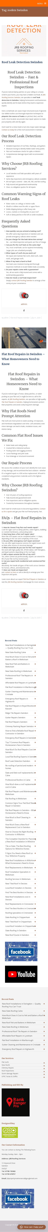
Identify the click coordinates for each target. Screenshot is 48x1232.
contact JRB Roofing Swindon (21, 280)
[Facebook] (24, 311)
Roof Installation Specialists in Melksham (17, 873)
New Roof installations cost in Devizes (17, 898)
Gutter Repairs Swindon (15, 717)
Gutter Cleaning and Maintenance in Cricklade (20, 693)
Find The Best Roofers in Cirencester (20, 908)
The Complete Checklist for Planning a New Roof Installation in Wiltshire (20, 840)
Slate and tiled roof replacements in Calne (20, 774)
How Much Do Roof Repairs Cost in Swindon (20, 751)
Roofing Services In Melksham (17, 879)
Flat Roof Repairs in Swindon (12, 402)
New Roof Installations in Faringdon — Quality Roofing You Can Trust (20, 646)
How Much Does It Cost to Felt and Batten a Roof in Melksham (19, 658)
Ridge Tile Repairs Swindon (16, 713)
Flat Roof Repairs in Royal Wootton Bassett (20, 707)
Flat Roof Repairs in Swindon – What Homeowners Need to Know (23, 359)
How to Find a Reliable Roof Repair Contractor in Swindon (19, 732)
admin (6, 318)
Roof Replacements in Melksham (19, 867)
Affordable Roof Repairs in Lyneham (20, 682)
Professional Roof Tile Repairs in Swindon (19, 677)
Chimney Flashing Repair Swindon (19, 726)
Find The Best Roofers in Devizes (19, 892)
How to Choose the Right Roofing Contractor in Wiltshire (19, 833)
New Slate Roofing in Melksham (18, 671)
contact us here (10, 572)
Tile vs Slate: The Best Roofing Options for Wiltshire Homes (18, 847)
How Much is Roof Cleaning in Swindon (17, 818)
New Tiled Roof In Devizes (16, 883)
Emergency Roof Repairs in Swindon (20, 738)
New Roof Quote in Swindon (17, 935)
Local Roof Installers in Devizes (18, 888)
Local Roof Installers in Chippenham (20, 926)
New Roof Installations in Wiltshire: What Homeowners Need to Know (20, 861)
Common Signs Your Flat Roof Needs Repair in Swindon (20, 804)
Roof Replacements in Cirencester (19, 904)
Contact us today (8, 130)
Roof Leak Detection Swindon (22, 62)
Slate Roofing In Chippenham (17, 917)
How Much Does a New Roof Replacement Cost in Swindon (17, 826)
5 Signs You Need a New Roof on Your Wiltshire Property (19, 854)
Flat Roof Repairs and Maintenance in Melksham (21, 792)
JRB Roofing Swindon (17, 399)
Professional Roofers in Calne (17, 780)
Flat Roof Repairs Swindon (19, 318)
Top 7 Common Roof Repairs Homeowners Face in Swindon (17, 743)
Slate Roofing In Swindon (15, 930)
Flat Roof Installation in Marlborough (21, 687)
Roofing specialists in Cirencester (19, 913)
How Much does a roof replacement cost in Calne (20, 785)
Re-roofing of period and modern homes (19, 767)
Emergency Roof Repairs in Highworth (16, 700)
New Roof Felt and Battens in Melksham (17, 665)
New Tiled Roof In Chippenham (18, 921)
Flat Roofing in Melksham (16, 798)
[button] (31, 1227)
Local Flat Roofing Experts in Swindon (21, 756)
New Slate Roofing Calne (15, 652)
